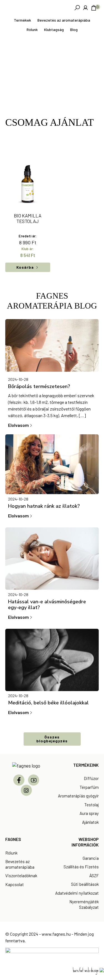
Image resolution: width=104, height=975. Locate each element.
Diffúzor (91, 778)
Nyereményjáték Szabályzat (84, 904)
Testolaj (91, 804)
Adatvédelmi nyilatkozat (77, 893)
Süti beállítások (85, 884)
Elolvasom (18, 425)
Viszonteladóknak (21, 875)
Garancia (91, 858)
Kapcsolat (14, 884)
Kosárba (25, 267)
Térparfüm (89, 787)
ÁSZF (94, 875)
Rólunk (11, 852)
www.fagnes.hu (56, 933)
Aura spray (89, 813)
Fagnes (45, 7)
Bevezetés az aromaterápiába (19, 864)
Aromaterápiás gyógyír (78, 795)
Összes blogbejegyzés (52, 739)
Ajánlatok (90, 822)
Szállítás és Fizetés (81, 866)
